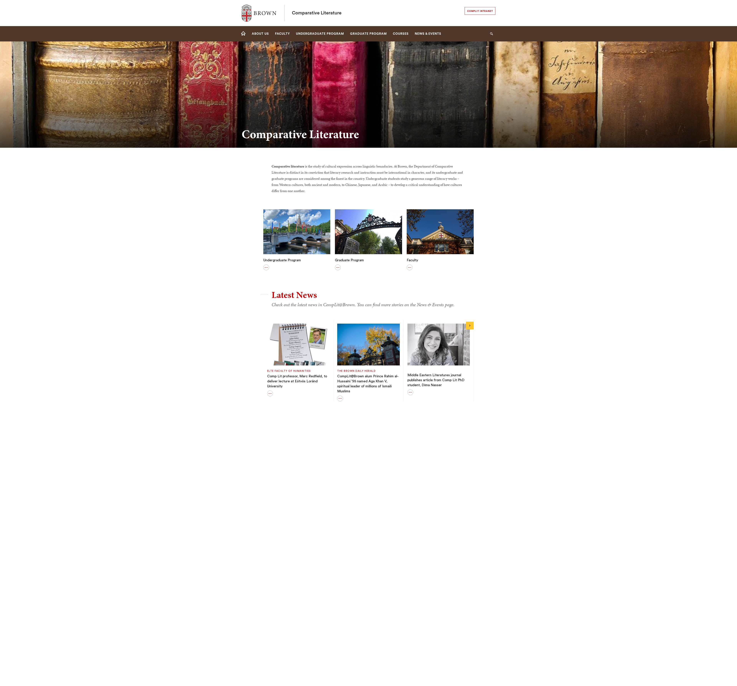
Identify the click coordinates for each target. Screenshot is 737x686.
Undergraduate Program (282, 260)
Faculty (412, 260)
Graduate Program (349, 260)
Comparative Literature (316, 13)
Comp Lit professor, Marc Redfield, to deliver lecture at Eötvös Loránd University (297, 381)
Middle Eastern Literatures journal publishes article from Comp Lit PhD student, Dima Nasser (435, 380)
